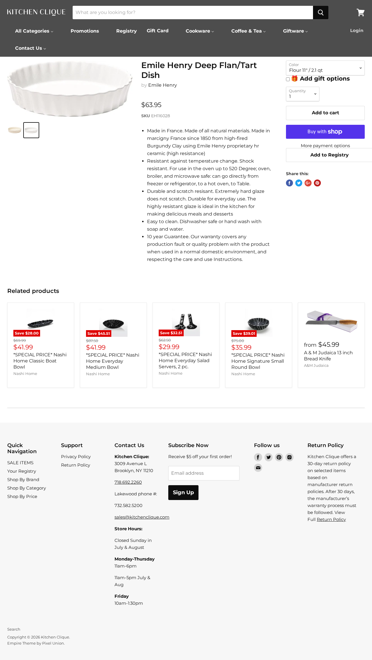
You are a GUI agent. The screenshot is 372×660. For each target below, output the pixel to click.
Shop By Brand (23, 479)
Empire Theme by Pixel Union (35, 643)
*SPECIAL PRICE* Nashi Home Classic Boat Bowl (40, 361)
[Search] (320, 12)
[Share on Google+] (308, 182)
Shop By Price (22, 496)
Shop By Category (26, 488)
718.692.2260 (128, 482)
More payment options (325, 145)
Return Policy (75, 465)
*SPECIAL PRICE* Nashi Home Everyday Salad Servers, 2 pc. (185, 360)
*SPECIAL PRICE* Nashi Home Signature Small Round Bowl (258, 361)
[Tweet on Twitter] (298, 182)
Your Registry (21, 471)
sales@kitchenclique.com (142, 517)
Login (356, 30)
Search (13, 629)
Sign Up (183, 492)
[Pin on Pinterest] (317, 182)
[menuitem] (30, 30)
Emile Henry (162, 85)
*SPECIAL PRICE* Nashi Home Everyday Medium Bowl (112, 361)
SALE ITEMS (20, 462)
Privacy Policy (76, 456)
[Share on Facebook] (289, 182)
